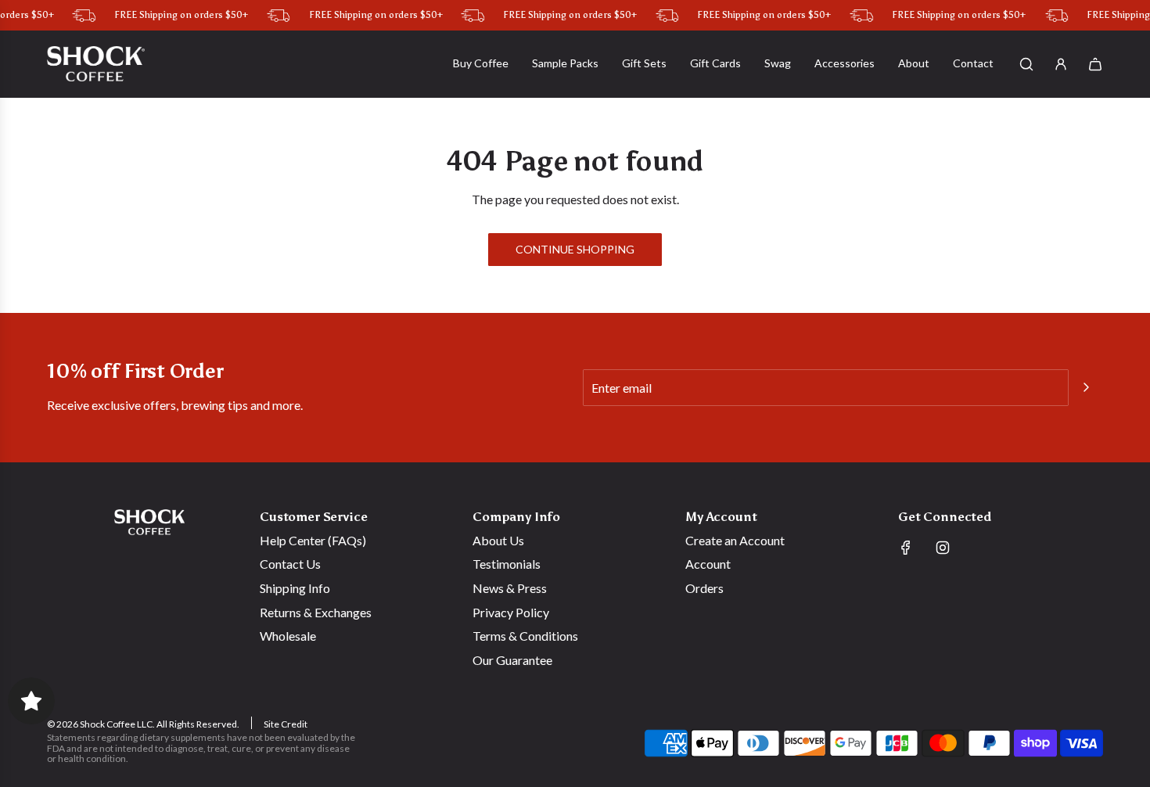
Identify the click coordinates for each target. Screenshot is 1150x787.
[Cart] (1095, 64)
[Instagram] (942, 547)
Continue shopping (575, 249)
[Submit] (1086, 387)
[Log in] (1061, 64)
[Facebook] (906, 547)
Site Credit (285, 724)
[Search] (1026, 64)
